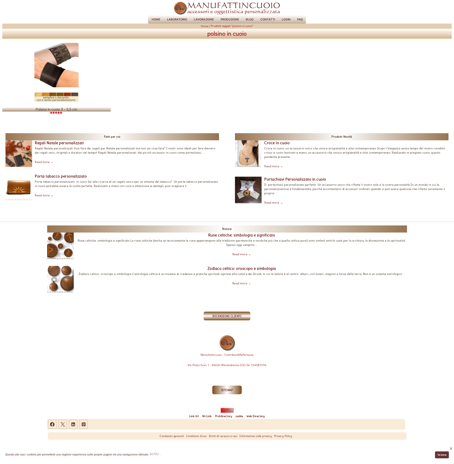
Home (204, 26)
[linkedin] (73, 424)
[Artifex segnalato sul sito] (227, 410)
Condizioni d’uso (196, 436)
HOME (156, 19)
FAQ (300, 19)
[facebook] (52, 424)
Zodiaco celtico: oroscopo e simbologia (241, 268)
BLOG (250, 19)
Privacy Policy (283, 436)
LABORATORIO (177, 19)
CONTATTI (267, 19)
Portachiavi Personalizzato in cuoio (295, 179)
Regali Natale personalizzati (59, 142)
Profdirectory (223, 416)
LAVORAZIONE (204, 19)
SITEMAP (227, 390)
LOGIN (286, 19)
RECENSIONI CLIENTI (227, 316)
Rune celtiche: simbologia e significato (241, 235)
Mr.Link (207, 416)
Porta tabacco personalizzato (61, 176)
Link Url (194, 416)
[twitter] (63, 424)
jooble (239, 416)
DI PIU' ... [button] (155, 454)
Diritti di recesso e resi (223, 436)
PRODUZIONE (230, 19)
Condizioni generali (172, 436)
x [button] (451, 448)
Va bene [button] (442, 454)
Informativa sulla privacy (255, 436)
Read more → (44, 162)
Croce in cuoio (277, 142)
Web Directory (256, 416)
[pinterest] (83, 424)
